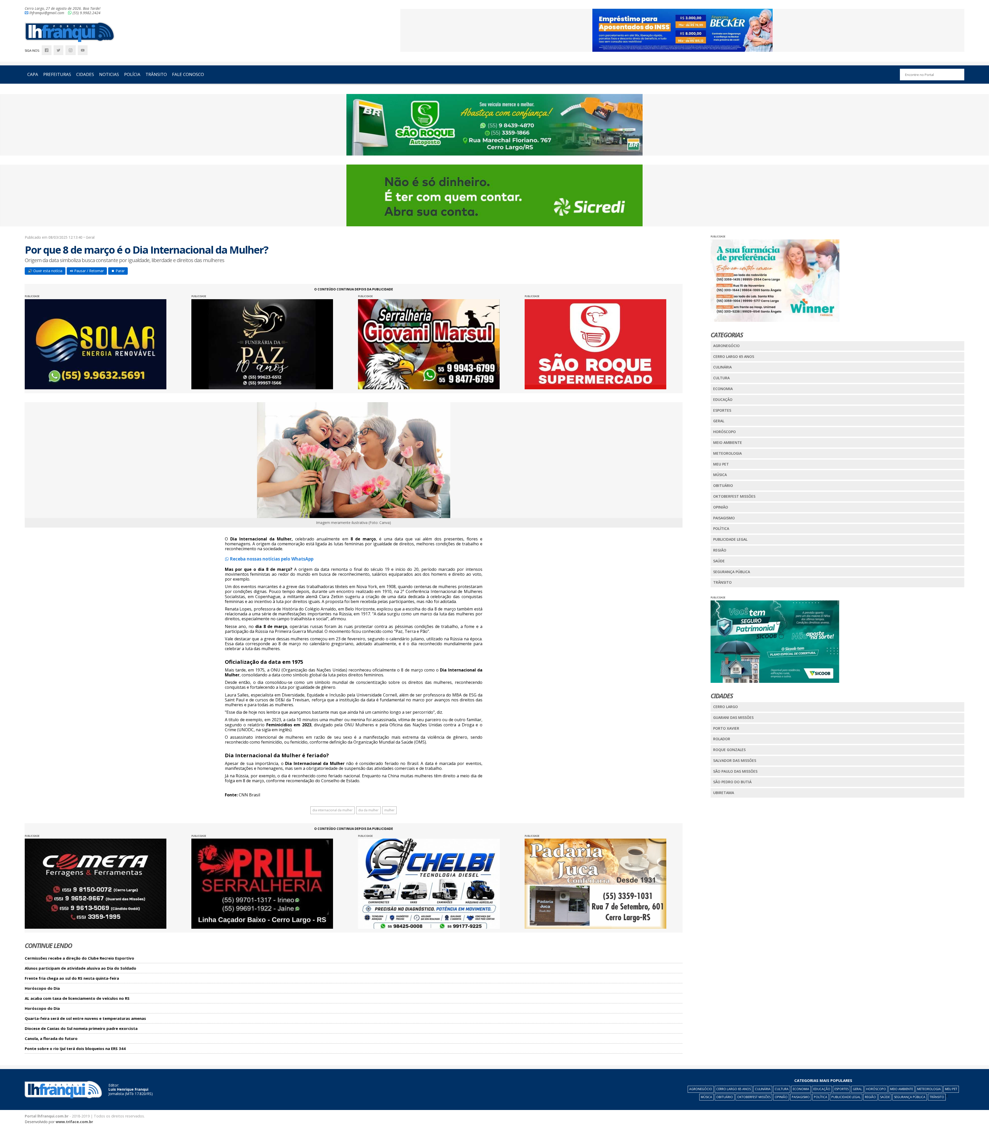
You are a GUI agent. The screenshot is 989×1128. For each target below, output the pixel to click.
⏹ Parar (118, 270)
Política (721, 528)
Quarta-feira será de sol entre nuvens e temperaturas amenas (85, 1018)
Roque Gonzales (729, 749)
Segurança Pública (731, 571)
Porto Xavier (726, 728)
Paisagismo (724, 517)
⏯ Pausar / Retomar (87, 270)
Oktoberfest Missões (734, 496)
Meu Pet (721, 464)
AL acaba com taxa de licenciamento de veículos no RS (77, 998)
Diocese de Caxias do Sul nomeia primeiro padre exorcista (81, 1028)
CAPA (32, 74)
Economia (723, 388)
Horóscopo (724, 431)
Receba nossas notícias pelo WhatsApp (271, 559)
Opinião (720, 507)
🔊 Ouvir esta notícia (45, 270)
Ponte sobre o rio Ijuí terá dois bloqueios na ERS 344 (75, 1048)
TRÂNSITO (156, 74)
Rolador (721, 738)
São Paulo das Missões (735, 771)
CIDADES (85, 74)
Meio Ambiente (727, 442)
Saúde (719, 560)
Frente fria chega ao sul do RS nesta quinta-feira (72, 978)
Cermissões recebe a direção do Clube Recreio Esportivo (79, 958)
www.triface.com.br (74, 1121)
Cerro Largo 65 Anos (733, 356)
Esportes (722, 410)
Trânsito (722, 582)
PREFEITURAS (57, 74)
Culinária (722, 367)
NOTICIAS (109, 74)
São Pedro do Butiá (732, 781)
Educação (722, 399)
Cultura (721, 377)
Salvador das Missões (734, 760)
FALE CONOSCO (188, 74)
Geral (718, 420)
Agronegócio (726, 345)
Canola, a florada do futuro (51, 1038)
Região (719, 550)
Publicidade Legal (730, 539)
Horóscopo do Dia (42, 988)
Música (720, 474)
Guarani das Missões (733, 717)
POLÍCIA (132, 74)
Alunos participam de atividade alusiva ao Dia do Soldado (80, 968)
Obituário (723, 485)
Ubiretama (723, 792)
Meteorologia (727, 453)
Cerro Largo (725, 706)
